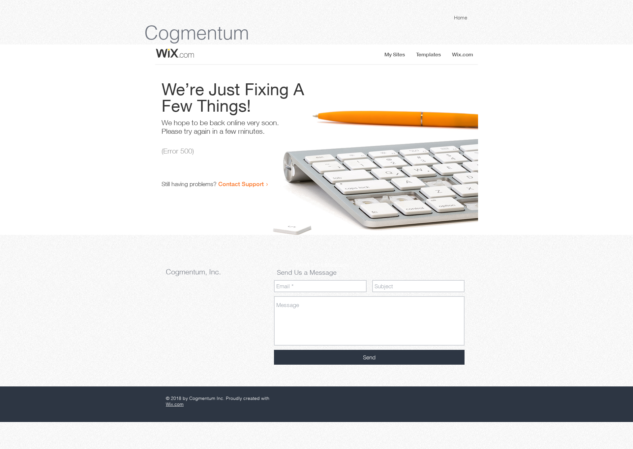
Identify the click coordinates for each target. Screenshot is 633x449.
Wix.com (175, 404)
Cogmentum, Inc (192, 271)
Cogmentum (196, 32)
